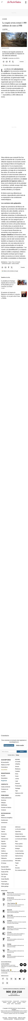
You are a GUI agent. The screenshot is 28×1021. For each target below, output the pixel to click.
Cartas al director (5, 786)
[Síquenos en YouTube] (20, 979)
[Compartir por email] (6, 61)
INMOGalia (4, 805)
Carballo (17, 771)
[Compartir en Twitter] (13, 61)
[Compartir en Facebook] (10, 61)
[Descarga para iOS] (21, 964)
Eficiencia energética (6, 817)
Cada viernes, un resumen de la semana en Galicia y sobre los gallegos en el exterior (16, 928)
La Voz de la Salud (20, 829)
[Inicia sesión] (25, 2)
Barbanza (17, 769)
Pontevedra (18, 786)
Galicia (3, 831)
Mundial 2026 (4, 867)
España (3, 836)
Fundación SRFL (16, 1001)
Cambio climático (15, 263)
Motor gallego (4, 886)
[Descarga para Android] (24, 964)
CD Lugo (3, 876)
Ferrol (16, 776)
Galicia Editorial (17, 1003)
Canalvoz (14, 1002)
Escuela (17, 868)
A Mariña (17, 764)
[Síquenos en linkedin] (15, 979)
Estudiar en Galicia (20, 836)
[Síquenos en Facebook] (3, 979)
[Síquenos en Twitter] (7, 979)
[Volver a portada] (14, 2)
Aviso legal (5, 1017)
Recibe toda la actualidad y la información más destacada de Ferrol (15, 939)
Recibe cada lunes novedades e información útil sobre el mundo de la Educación (15, 911)
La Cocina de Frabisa (21, 839)
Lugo (16, 781)
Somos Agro (4, 853)
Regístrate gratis (9, 745)
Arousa (17, 766)
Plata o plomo (19, 843)
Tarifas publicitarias (6, 797)
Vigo (16, 790)
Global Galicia (19, 834)
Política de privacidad (12, 1017)
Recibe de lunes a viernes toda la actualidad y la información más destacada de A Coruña (15, 933)
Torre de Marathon (6, 869)
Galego (17, 755)
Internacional (4, 839)
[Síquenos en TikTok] (24, 979)
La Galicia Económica (7, 860)
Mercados (17, 860)
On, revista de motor (20, 870)
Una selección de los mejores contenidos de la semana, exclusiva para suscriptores (15, 905)
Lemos (17, 778)
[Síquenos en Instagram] (11, 979)
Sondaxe (9, 1002)
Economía (4, 834)
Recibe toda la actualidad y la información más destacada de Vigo (15, 951)
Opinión (3, 841)
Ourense (17, 783)
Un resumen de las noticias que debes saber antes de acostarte (16, 899)
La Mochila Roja (19, 853)
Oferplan (3, 802)
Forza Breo (4, 881)
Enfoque (17, 848)
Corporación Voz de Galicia (7, 1001)
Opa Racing (4, 874)
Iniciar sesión (20, 745)
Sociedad (3, 846)
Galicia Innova (19, 856)
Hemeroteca (4, 767)
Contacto (3, 810)
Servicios (3, 800)
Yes (16, 865)
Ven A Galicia (18, 846)
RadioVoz (4, 1002)
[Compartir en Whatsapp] (3, 61)
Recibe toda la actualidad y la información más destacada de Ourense (15, 956)
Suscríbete (4, 769)
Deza (16, 773)
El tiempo (3, 863)
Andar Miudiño (5, 879)
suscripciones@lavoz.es (14, 995)
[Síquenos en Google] (7, 983)
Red (16, 841)
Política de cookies (21, 1017)
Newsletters (4, 778)
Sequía (9, 262)
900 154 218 (14, 991)
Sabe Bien (18, 831)
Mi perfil (3, 775)
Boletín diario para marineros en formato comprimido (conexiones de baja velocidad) (16, 922)
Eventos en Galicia (6, 807)
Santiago (17, 788)
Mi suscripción (5, 762)
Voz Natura (19, 1002)
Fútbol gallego (5, 884)
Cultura (3, 848)
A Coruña (17, 761)
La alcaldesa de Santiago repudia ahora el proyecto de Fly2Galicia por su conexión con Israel (8, 283)
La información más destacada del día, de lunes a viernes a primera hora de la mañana (16, 894)
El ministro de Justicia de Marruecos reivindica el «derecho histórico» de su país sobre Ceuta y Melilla (10, 295)
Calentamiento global (6, 263)
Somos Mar (4, 856)
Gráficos (3, 851)
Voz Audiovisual (23, 1001)
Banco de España (16, 262)
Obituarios (4, 858)
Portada (3, 829)
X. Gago (3, 288)
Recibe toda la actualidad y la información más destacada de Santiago (15, 945)
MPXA (12, 1003)
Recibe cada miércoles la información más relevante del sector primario (16, 916)
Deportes (3, 843)
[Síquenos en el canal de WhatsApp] (3, 983)
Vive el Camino (19, 851)
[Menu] (2, 2)
